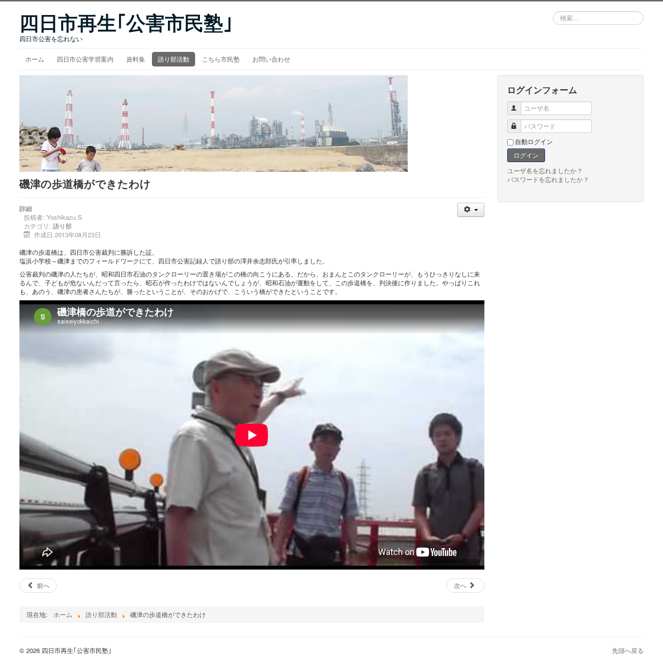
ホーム (34, 59)
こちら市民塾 (221, 59)
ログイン (526, 155)
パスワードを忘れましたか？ (548, 179)
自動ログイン (534, 141)
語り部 (62, 225)
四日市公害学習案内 (85, 59)
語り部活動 (173, 59)
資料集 (135, 59)
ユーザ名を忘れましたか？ (545, 170)
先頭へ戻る (628, 650)
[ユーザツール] (470, 210)
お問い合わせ (271, 59)
